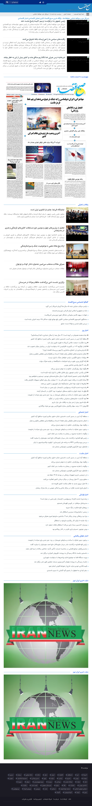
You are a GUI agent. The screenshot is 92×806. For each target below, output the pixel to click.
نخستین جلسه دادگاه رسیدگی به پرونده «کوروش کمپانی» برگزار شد (63, 553)
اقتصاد (61, 775)
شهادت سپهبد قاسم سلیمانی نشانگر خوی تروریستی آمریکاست (65, 315)
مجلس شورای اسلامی (81, 789)
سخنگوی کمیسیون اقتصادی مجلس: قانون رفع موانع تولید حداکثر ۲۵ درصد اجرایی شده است (56, 319)
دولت (78, 782)
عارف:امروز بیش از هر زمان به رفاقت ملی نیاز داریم (69, 402)
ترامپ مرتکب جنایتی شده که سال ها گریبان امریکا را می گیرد (66, 306)
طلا (64, 785)
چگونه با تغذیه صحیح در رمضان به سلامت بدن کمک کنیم (67, 433)
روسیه (50, 782)
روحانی (58, 782)
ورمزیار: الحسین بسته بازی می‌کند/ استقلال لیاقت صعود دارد (66, 525)
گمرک (58, 792)
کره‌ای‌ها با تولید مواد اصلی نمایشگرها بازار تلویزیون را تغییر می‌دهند (64, 383)
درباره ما (56, 799)
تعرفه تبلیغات (47, 799)
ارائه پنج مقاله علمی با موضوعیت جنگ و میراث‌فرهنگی (42, 246)
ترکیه (52, 778)
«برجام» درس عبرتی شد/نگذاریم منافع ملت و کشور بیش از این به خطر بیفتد (34, 57)
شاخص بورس (83, 785)
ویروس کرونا (27, 789)
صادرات (72, 785)
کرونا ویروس (68, 792)
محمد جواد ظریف (65, 789)
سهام (28, 782)
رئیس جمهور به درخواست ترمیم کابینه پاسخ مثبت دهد (43, 21)
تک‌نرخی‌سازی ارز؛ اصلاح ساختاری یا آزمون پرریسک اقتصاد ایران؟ (65, 350)
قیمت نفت (34, 785)
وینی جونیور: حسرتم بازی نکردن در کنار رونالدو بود (69, 529)
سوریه (20, 782)
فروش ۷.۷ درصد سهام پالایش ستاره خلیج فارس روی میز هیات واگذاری (63, 406)
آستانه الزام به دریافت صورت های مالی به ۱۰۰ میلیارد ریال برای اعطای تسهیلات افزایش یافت (55, 380)
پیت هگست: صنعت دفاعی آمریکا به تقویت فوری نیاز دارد (67, 342)
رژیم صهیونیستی (38, 782)
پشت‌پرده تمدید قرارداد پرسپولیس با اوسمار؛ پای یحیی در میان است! (63, 387)
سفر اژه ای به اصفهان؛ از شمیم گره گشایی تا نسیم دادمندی (67, 570)
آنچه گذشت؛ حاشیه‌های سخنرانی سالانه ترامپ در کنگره (68, 398)
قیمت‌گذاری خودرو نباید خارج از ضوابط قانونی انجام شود (68, 566)
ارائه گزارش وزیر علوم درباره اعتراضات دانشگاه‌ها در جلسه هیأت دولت (63, 361)
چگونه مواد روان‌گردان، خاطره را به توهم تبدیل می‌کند (69, 368)
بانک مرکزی (29, 775)
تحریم (68, 778)
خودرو (11, 778)
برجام (19, 775)
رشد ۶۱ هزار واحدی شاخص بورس (75, 365)
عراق (57, 785)
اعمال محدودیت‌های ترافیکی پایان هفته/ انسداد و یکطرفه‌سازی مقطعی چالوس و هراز (58, 354)
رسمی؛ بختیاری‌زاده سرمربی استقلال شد (73, 512)
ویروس (38, 789)
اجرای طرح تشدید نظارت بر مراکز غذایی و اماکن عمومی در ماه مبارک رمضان (61, 488)
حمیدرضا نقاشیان (22, 778)
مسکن (53, 789)
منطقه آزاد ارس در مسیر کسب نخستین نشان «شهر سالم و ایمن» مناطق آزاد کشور (59, 339)
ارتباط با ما (63, 799)
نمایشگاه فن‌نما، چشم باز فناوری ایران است (47, 209)
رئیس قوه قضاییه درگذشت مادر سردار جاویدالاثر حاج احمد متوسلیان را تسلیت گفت (58, 438)
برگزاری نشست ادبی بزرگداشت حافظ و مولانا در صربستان (41, 282)
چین (85, 792)
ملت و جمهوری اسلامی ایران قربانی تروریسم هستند (69, 310)
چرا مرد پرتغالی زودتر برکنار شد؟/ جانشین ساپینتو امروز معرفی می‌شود (63, 516)
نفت (46, 789)
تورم (45, 778)
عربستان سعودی (46, 785)
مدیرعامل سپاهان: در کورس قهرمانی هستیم (72, 503)
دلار (86, 782)
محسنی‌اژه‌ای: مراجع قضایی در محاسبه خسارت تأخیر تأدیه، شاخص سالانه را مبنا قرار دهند (56, 549)
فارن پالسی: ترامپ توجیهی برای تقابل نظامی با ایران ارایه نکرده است (64, 372)
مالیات (24, 785)
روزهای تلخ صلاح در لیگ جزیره (76, 507)
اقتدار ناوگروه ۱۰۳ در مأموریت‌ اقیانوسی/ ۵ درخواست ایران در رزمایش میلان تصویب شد (57, 346)
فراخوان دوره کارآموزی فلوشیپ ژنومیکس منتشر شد (69, 446)
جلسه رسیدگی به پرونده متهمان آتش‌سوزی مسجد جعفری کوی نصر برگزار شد (60, 562)
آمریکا (85, 775)
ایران (53, 775)
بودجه (85, 778)
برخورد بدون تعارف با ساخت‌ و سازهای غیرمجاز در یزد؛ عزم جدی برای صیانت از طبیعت (57, 395)
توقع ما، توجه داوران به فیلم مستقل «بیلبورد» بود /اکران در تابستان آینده (62, 391)
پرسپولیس (16, 789)
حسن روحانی (35, 778)
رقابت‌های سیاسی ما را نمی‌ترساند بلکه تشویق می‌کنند (43, 39)
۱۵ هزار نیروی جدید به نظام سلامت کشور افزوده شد (69, 483)
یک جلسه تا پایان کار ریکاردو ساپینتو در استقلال (70, 520)
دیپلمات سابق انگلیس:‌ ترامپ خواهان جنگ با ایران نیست (67, 357)
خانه (70, 799)
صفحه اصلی (67, 14)
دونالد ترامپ (68, 782)
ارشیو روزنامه (37, 799)
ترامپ (60, 778)
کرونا (78, 792)
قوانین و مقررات (27, 799)
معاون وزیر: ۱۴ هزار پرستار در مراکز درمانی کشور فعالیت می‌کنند (65, 479)
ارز (77, 775)
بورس (76, 778)
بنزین (11, 775)
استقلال (70, 775)
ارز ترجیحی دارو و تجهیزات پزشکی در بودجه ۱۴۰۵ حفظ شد (67, 475)
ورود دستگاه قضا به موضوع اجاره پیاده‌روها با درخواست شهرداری (65, 557)
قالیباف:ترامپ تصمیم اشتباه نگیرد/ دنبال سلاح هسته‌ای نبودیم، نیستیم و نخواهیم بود (58, 376)
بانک (38, 775)
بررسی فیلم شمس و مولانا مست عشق (74, 323)
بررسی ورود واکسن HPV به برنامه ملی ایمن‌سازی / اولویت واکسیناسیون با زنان (60, 442)
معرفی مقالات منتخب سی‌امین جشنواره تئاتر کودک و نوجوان (40, 264)
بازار (46, 775)
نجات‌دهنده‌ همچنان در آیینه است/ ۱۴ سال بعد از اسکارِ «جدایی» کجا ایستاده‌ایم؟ (59, 335)
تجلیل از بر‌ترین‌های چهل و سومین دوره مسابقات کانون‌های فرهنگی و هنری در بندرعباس (34, 229)
